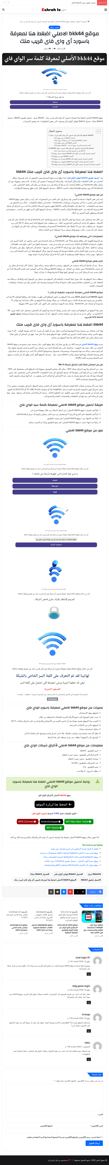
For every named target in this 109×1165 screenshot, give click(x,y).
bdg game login (81, 986)
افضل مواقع (75, 21)
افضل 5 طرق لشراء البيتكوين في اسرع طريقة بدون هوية (74, 848)
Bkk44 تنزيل (93, 874)
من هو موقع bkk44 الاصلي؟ (66, 138)
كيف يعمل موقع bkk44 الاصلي (67, 143)
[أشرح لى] (54, 9)
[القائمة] (105, 10)
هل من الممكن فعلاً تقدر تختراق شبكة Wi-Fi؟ (71, 151)
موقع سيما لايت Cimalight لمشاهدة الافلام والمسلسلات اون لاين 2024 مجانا (93, 928)
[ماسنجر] (63, 891)
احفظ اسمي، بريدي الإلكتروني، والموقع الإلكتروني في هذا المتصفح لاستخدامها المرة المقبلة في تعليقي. (63, 1137)
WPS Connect (26, 821)
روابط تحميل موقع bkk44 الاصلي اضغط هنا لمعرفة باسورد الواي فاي (77, 164)
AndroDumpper (49, 821)
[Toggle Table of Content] (97, 131)
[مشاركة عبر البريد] (57, 891)
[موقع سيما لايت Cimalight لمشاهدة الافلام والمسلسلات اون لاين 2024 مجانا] (92, 916)
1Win (87, 1042)
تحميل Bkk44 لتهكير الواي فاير (67, 874)
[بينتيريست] (70, 891)
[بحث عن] (3, 10)
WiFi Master (53, 827)
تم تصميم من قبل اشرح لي (58, 1160)
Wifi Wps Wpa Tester (77, 821)
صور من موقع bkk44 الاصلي (64, 156)
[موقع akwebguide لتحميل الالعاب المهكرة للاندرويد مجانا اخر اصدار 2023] (42, 916)
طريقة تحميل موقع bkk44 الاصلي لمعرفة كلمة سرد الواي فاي (74, 153)
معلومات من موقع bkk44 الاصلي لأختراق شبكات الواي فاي (74, 162)
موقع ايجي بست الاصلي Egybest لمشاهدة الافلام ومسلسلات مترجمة (69, 853)
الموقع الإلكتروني (46, 1126)
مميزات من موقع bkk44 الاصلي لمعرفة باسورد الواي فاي (73, 159)
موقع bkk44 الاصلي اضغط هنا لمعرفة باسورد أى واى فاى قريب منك (44, 879)
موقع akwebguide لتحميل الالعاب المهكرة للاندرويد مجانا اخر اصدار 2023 (42, 927)
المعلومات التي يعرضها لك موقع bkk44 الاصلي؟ (72, 140)
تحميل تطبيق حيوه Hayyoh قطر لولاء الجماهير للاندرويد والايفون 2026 (69, 3)
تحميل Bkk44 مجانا (39, 874)
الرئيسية (84, 21)
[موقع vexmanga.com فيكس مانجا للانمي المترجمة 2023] (16, 916)
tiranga (86, 1014)
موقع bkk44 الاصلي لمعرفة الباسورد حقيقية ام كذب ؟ (74, 145)
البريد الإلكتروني (96, 1126)
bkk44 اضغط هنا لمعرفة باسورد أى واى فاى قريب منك (72, 148)
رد (89, 974)
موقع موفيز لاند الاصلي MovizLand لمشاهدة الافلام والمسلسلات (71, 865)
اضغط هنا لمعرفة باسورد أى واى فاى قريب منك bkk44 (71, 135)
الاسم (100, 1114)
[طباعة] (51, 891)
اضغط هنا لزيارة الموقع (52, 804)
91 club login (83, 957)
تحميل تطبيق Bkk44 (90, 879)
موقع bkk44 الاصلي (89, 344)
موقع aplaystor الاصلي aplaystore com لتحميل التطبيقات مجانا (70, 857)
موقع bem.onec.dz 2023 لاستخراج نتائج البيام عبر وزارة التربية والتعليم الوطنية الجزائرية (68, 928)
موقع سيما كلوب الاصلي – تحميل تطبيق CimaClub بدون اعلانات (71, 861)
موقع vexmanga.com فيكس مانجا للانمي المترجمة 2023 (18, 927)
